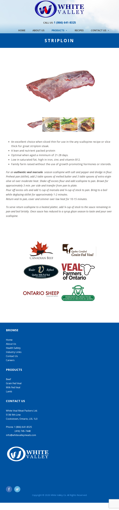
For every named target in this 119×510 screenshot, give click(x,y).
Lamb (9, 391)
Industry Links (13, 352)
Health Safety (13, 348)
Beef (8, 379)
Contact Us (98, 30)
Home (21, 30)
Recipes (79, 30)
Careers (10, 360)
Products (58, 30)
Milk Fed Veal (13, 387)
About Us (38, 30)
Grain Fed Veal (13, 383)
